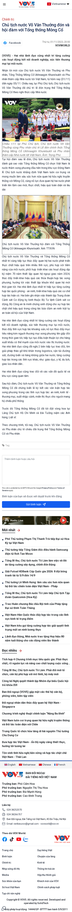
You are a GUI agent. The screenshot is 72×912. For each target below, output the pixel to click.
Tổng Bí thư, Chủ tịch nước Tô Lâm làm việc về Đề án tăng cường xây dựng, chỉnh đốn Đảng (36, 562)
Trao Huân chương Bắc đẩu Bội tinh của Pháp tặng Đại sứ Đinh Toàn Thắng (36, 606)
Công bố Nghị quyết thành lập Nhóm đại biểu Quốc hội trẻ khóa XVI (35, 683)
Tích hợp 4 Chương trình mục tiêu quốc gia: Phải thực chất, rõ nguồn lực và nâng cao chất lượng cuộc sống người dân (35, 661)
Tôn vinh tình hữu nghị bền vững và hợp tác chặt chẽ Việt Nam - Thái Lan (34, 755)
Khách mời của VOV (48, 881)
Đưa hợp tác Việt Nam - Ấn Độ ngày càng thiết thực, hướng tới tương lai (33, 744)
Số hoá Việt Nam (11, 887)
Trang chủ (7, 850)
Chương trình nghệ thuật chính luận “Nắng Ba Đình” (33, 713)
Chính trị (8, 19)
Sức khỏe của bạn (11, 881)
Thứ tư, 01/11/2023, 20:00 (56, 42)
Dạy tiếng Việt (44, 850)
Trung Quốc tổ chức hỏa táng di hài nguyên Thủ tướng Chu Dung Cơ (35, 733)
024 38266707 (14, 814)
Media (5, 875)
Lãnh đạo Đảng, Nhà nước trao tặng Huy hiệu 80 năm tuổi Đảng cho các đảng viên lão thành (34, 638)
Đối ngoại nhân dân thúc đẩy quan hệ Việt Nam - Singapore (31, 704)
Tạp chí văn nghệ (11, 893)
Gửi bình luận (33, 504)
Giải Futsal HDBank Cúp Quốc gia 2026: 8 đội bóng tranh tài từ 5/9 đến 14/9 (36, 573)
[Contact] (3, 908)
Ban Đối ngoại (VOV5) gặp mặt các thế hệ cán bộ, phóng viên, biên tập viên (32, 693)
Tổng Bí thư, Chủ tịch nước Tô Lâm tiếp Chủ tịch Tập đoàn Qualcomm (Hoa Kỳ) (37, 595)
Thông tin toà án (46, 868)
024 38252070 (14, 809)
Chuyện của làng (46, 856)
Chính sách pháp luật (48, 887)
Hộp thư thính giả (46, 875)
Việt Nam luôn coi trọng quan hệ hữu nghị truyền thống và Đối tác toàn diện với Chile (36, 722)
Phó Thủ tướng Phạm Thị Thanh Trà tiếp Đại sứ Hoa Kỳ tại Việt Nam (37, 540)
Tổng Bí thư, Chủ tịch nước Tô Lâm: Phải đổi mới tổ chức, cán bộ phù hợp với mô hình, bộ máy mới (33, 672)
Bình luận (7, 856)
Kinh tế (41, 862)
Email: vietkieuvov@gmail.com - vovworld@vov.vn (33, 823)
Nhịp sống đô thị (11, 868)
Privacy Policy (47, 488)
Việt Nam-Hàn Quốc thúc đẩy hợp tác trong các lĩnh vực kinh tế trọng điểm (36, 616)
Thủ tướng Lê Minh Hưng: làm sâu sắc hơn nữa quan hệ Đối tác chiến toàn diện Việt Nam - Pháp (37, 584)
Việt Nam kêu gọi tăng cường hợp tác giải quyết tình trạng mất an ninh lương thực (37, 627)
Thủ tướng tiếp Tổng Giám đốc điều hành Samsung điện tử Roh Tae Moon (36, 551)
